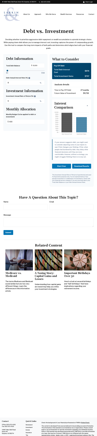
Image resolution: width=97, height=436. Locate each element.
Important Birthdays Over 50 (77, 275)
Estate (28, 430)
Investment (29, 427)
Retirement (29, 425)
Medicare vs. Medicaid (13, 275)
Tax (27, 435)
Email (51, 202)
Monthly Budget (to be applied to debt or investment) (21, 116)
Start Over (61, 166)
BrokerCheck (85, 422)
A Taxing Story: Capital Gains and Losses (46, 276)
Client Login (89, 2)
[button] (26, 14)
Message (7, 215)
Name (6, 202)
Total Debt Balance (19, 66)
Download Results (81, 166)
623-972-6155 (45, 2)
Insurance (29, 432)
